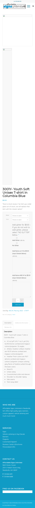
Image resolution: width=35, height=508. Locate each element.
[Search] (23, 6)
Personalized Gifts (9, 447)
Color (7, 215)
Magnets (6, 439)
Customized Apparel (10, 442)
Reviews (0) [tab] (7, 327)
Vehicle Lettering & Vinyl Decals (14, 434)
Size (7, 219)
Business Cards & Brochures (12, 444)
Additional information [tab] (21, 323)
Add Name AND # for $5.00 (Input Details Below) (21, 277)
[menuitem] (23, 6)
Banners (5, 437)
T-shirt (13, 314)
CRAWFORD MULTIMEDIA (10, 505)
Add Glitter (18, 240)
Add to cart (18, 304)
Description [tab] (7, 323)
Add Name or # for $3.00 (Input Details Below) (20, 253)
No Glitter (15, 245)
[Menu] (27, 6)
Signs (4, 432)
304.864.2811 (18, 1)
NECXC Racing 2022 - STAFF (19, 311)
